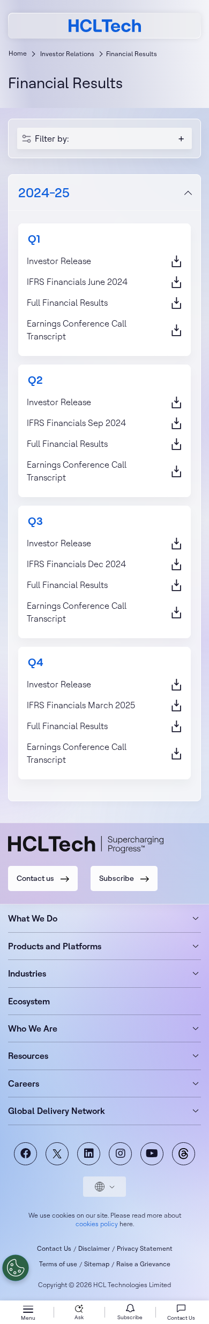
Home (18, 53)
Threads (183, 1153)
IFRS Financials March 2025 (81, 705)
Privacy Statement (145, 1248)
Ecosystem (29, 1001)
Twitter (57, 1153)
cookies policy (97, 1224)
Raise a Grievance (143, 1264)
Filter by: (52, 138)
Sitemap (96, 1264)
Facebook (25, 1153)
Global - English (104, 1186)
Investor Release (59, 260)
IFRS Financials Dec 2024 (76, 564)
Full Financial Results (67, 302)
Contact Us (54, 1248)
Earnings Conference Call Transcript (76, 330)
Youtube (151, 1153)
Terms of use (58, 1264)
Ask (79, 1317)
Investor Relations (67, 54)
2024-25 (44, 192)
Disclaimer (94, 1248)
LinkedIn (88, 1153)
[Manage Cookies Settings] (15, 1268)
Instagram (120, 1153)
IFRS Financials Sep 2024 (76, 422)
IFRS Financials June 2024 (77, 281)
